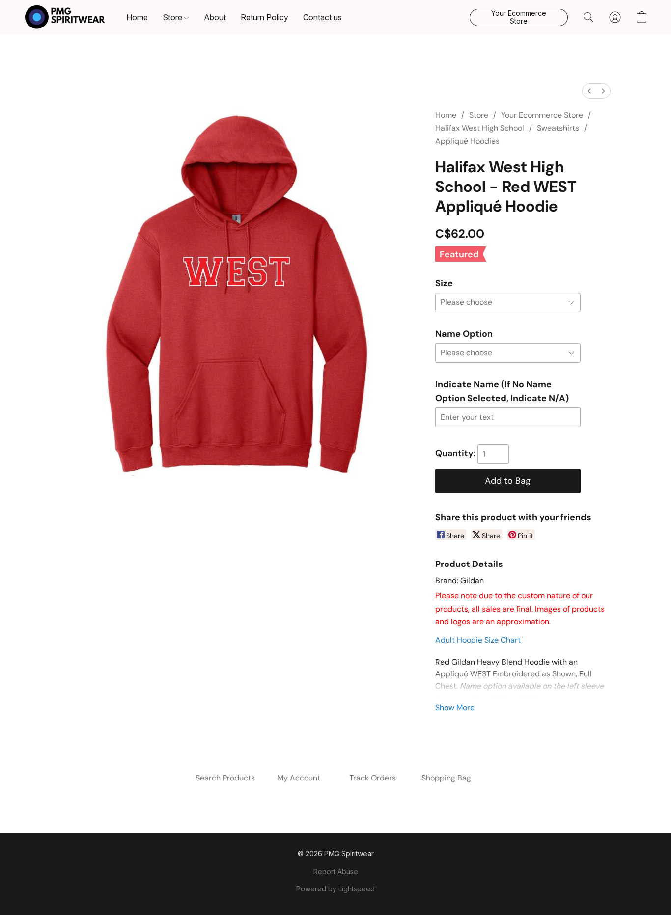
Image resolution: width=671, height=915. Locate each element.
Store (173, 17)
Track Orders (372, 778)
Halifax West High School (479, 128)
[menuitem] (589, 91)
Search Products (225, 778)
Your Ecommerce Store (542, 115)
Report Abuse (335, 871)
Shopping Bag (446, 778)
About (215, 17)
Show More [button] (455, 707)
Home (137, 17)
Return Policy (264, 17)
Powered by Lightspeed (335, 889)
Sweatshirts (558, 128)
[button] (65, 17)
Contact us (322, 17)
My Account (298, 778)
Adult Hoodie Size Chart (478, 640)
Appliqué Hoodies (467, 141)
